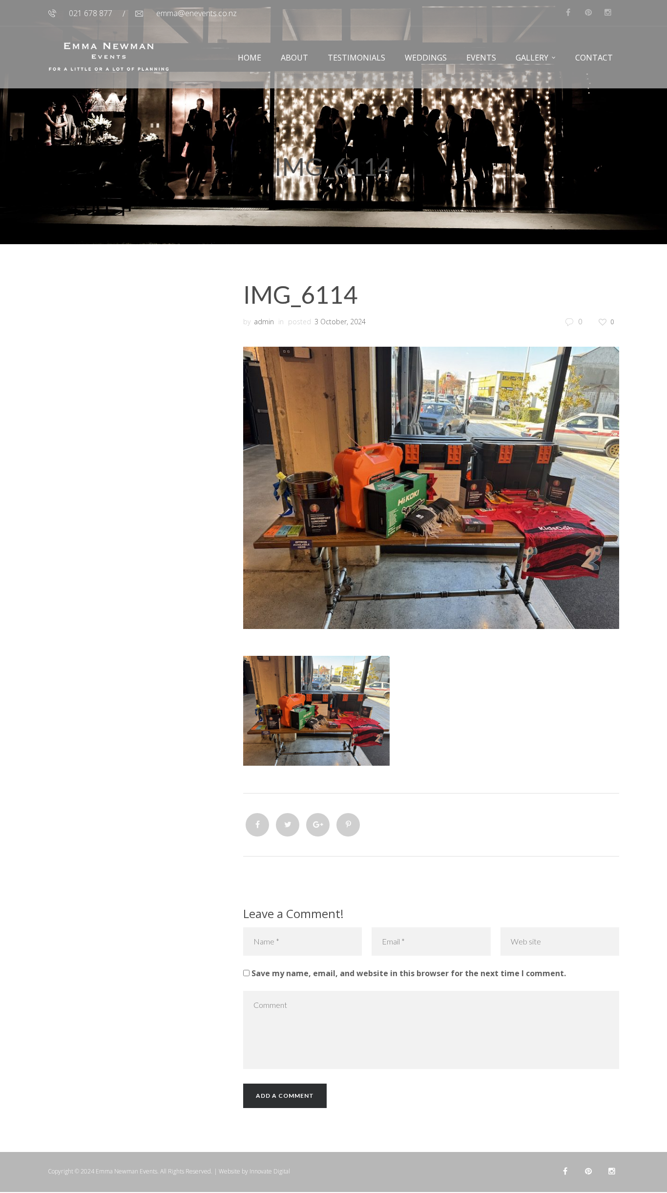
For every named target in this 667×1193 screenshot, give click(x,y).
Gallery (532, 57)
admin (264, 321)
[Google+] (318, 825)
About (294, 57)
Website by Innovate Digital (254, 1171)
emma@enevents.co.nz (196, 13)
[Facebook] (257, 825)
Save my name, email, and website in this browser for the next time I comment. (408, 973)
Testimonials (356, 57)
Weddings (426, 57)
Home (249, 57)
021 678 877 (90, 13)
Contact (594, 57)
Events (481, 57)
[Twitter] (287, 825)
